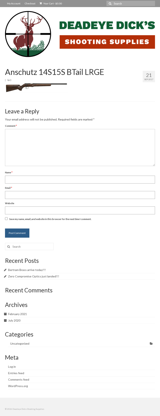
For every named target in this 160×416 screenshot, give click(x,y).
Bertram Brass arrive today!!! (27, 270)
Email (8, 187)
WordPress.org (18, 386)
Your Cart (52, 3)
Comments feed (18, 379)
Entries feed (16, 373)
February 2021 (17, 314)
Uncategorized (19, 343)
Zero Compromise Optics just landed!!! (33, 276)
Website (9, 203)
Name (8, 172)
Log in (12, 366)
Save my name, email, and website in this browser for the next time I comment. (50, 219)
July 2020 (14, 320)
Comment (11, 125)
